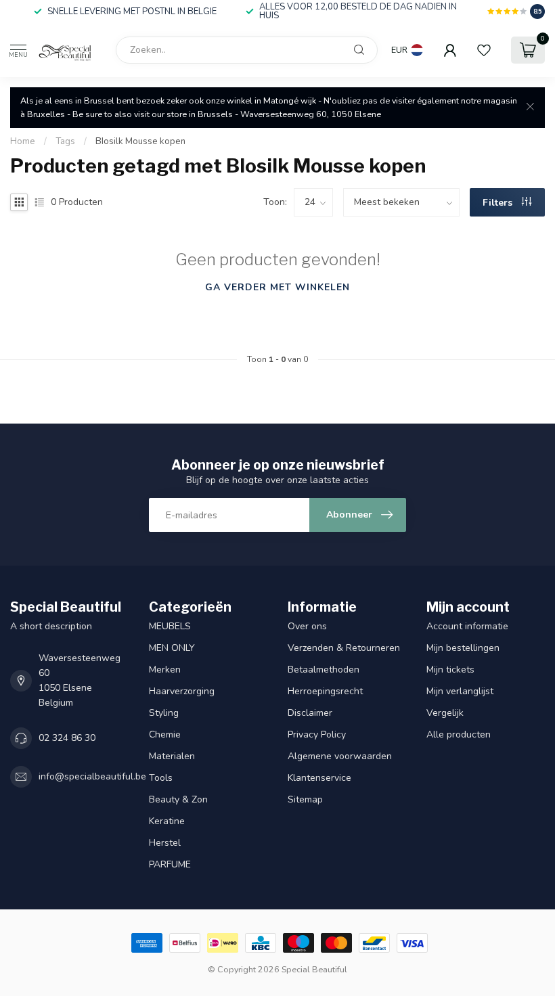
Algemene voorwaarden (340, 756)
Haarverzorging (182, 691)
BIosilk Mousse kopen (140, 141)
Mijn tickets (450, 669)
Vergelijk (445, 712)
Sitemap (305, 799)
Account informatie (467, 626)
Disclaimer (310, 712)
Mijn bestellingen (463, 647)
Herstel (165, 842)
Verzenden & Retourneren (345, 647)
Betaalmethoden (323, 669)
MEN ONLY (172, 647)
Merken (165, 669)
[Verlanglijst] (484, 50)
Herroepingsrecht (325, 691)
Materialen (172, 756)
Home (22, 141)
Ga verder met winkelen (277, 287)
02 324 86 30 (67, 737)
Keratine (167, 821)
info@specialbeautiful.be (92, 776)
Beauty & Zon (178, 799)
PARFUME (170, 864)
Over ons (307, 626)
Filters (499, 202)
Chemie (165, 734)
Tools (161, 777)
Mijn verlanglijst (459, 691)
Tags (65, 141)
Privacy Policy (317, 734)
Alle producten (458, 734)
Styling (164, 712)
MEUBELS (170, 626)
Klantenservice (319, 777)
